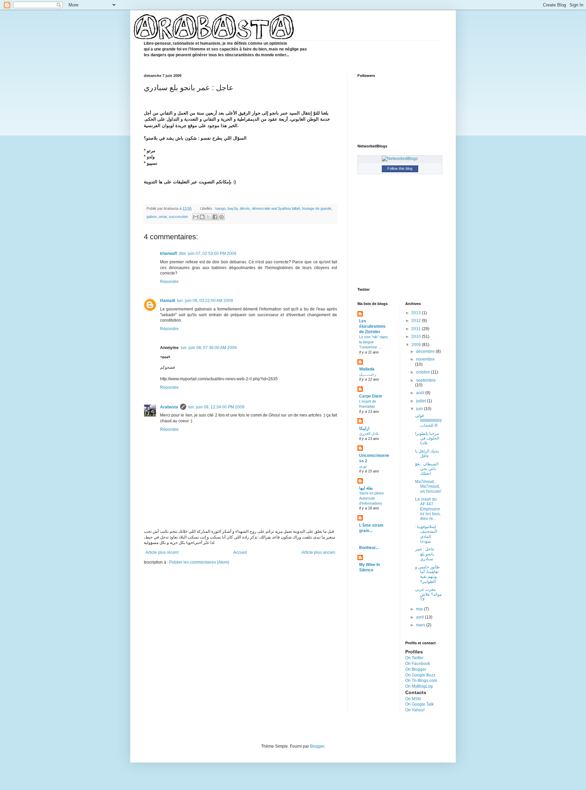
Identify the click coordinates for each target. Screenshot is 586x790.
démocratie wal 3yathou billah (276, 208)
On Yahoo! (415, 710)
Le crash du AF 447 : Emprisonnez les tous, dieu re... (428, 509)
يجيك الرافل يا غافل (427, 453)
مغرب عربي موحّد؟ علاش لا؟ (428, 594)
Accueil (240, 552)
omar (163, 217)
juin (420, 408)
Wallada (366, 369)
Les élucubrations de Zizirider (372, 326)
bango (220, 208)
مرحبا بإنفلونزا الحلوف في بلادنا (427, 438)
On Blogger (415, 669)
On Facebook (417, 663)
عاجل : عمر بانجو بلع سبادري (424, 554)
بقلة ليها (366, 488)
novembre (425, 359)
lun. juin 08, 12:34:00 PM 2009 (216, 407)
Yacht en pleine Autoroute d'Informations (371, 498)
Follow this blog (399, 168)
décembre (426, 351)
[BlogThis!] (202, 217)
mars (421, 625)
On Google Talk (419, 704)
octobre (423, 372)
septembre (426, 380)
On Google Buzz (420, 675)
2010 (416, 336)
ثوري (363, 466)
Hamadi (167, 300)
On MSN (413, 698)
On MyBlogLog (419, 686)
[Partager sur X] (208, 217)
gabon (151, 217)
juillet (421, 401)
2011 (416, 328)
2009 (416, 344)
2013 (416, 312)
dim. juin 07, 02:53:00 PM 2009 (207, 253)
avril (420, 617)
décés (245, 208)
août (420, 392)
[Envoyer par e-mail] (195, 217)
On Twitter (414, 657)
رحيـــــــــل (367, 374)
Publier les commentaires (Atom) (199, 562)
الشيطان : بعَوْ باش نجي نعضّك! (426, 469)
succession (178, 217)
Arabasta (169, 407)
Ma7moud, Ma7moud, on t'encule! (428, 486)
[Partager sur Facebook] (215, 217)
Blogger (317, 746)
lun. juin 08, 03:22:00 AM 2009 (205, 300)
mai (420, 609)
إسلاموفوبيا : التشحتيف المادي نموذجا (426, 534)
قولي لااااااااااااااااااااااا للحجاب (428, 420)
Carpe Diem (370, 396)
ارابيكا (364, 428)
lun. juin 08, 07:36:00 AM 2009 (209, 347)
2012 (416, 320)
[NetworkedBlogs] (400, 158)
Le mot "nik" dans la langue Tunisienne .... (373, 342)
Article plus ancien (318, 552)
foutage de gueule (316, 208)
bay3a (233, 208)
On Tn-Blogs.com (421, 680)
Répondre (169, 281)
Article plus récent (161, 552)
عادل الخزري (369, 433)
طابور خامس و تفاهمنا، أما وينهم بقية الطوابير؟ (427, 574)
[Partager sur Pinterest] (221, 217)
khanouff (168, 253)
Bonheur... (368, 547)
